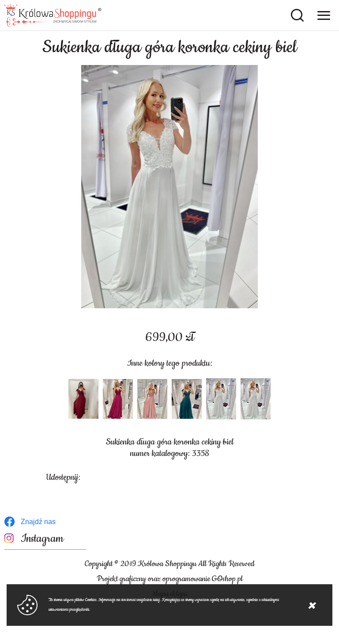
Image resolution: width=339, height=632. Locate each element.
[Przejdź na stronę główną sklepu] (53, 15)
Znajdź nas (38, 521)
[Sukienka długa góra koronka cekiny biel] (169, 186)
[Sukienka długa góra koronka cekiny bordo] (83, 398)
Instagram (42, 539)
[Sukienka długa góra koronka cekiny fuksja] (118, 398)
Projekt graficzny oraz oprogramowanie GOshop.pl (170, 579)
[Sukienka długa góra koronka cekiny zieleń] (187, 398)
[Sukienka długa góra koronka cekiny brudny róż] (152, 398)
